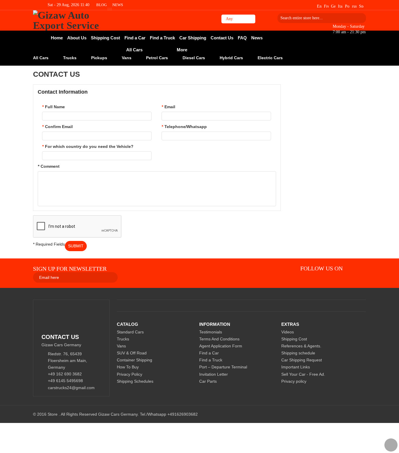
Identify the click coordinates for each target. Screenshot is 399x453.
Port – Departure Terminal (223, 367)
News (117, 5)
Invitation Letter (213, 374)
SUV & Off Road (132, 353)
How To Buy (128, 367)
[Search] (360, 18)
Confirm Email (57, 126)
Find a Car (209, 353)
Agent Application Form (220, 346)
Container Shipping (134, 360)
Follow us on (321, 268)
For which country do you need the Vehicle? (87, 146)
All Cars (40, 57)
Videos (287, 332)
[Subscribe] (186, 277)
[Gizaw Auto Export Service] (74, 20)
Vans (126, 57)
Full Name (53, 106)
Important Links (295, 367)
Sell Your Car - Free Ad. (303, 374)
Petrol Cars (157, 57)
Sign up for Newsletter (70, 268)
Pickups (99, 57)
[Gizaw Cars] (352, 268)
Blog (101, 5)
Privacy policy (293, 381)
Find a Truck (210, 360)
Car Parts (208, 381)
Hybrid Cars (231, 57)
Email (168, 106)
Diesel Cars (194, 57)
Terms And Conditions (219, 339)
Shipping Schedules (135, 381)
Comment (49, 166)
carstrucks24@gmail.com (71, 387)
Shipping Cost (294, 339)
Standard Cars (130, 332)
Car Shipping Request (301, 360)
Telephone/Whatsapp (184, 126)
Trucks (70, 57)
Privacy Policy (129, 374)
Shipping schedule (298, 353)
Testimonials (210, 332)
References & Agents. (301, 346)
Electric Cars (270, 57)
